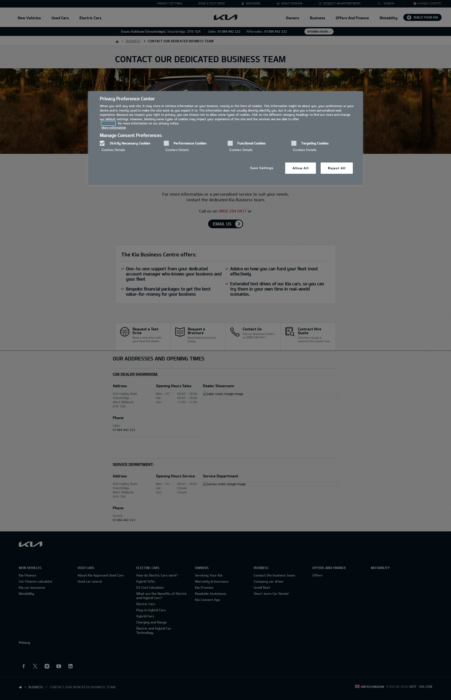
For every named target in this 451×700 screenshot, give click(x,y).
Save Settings (261, 168)
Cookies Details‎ (113, 150)
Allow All (300, 168)
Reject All (337, 168)
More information (113, 127)
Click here (108, 123)
